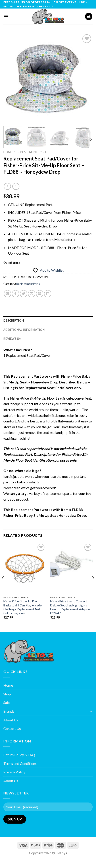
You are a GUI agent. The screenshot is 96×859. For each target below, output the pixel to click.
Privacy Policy (14, 772)
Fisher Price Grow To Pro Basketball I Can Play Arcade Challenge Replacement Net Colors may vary (22, 607)
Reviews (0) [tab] (12, 338)
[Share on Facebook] (15, 293)
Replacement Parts (32, 152)
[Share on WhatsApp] (7, 293)
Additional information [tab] (24, 329)
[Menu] (6, 16)
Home (7, 152)
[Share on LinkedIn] (47, 293)
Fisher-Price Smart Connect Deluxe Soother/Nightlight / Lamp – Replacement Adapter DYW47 (70, 607)
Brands (8, 711)
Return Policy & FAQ (19, 755)
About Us (10, 720)
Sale (6, 702)
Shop (7, 694)
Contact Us (12, 728)
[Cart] (88, 16)
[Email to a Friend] (31, 293)
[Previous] (11, 78)
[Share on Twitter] (23, 293)
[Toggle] (91, 711)
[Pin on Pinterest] (39, 293)
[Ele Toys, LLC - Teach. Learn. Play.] (48, 16)
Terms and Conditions (20, 763)
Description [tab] (13, 320)
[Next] (85, 78)
